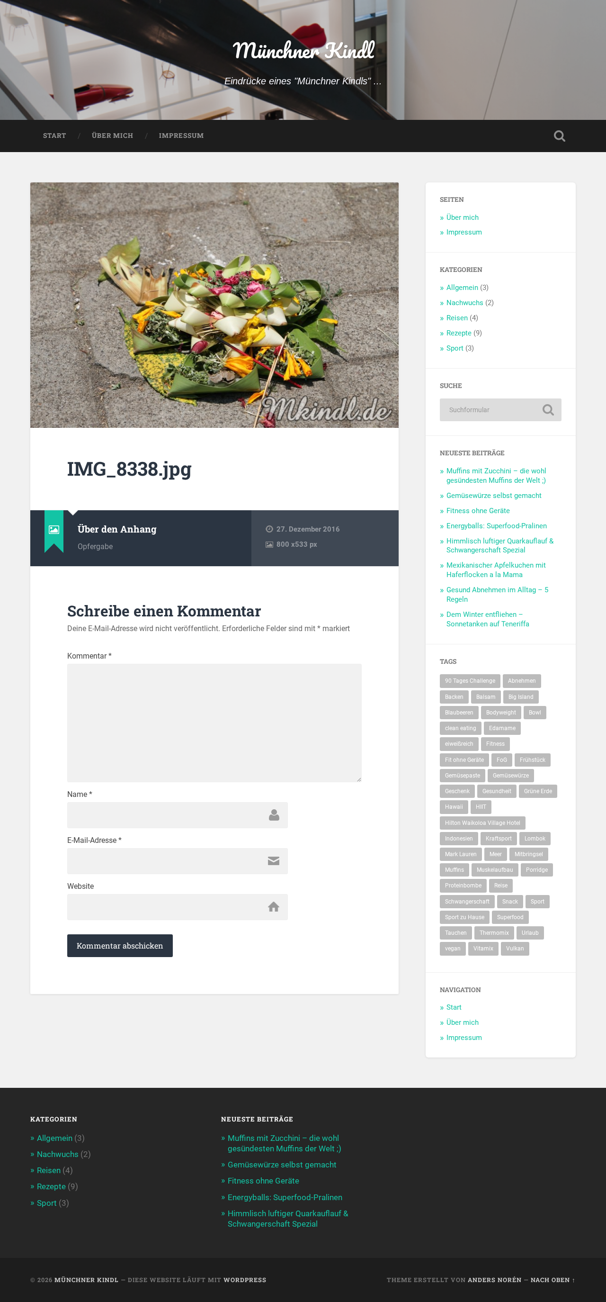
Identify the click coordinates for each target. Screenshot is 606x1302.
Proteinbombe (463, 885)
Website (80, 886)
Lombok (535, 838)
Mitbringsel (529, 854)
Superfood (510, 917)
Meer (496, 854)
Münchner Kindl (303, 50)
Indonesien (459, 838)
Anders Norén (495, 1280)
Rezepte (459, 333)
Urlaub (530, 933)
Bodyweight (501, 712)
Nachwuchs (464, 302)
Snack (510, 901)
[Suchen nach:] (500, 409)
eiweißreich (459, 744)
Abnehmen (522, 681)
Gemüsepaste (462, 775)
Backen (454, 697)
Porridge (537, 870)
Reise (501, 885)
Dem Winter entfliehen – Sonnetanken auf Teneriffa (487, 619)
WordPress (245, 1280)
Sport (454, 348)
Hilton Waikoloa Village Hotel (482, 823)
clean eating (460, 728)
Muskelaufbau (495, 870)
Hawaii (454, 807)
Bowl (535, 712)
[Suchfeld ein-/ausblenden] (560, 136)
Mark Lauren (461, 854)
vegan (453, 948)
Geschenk (457, 791)
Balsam (486, 697)
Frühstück (532, 760)
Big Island (521, 697)
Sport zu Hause (464, 917)
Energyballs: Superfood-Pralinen (496, 526)
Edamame (502, 728)
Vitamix (483, 948)
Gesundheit (496, 791)
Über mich (113, 135)
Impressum (181, 135)
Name (79, 794)
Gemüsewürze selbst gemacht (494, 495)
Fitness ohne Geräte (478, 510)
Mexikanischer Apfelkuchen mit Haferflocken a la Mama (496, 570)
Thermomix (494, 933)
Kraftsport (499, 838)
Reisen (457, 318)
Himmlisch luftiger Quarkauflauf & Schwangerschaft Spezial (499, 546)
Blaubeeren (459, 712)
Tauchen (456, 933)
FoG (502, 760)
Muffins (454, 870)
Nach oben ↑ (553, 1280)
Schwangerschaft (467, 901)
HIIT (481, 807)
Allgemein (462, 287)
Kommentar (89, 656)
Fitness (495, 744)
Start (54, 135)
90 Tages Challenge (470, 681)
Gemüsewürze (511, 775)
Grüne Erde (538, 791)
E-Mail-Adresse (94, 840)
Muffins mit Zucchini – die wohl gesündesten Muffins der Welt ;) (496, 476)
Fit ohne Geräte (464, 760)
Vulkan (515, 948)
